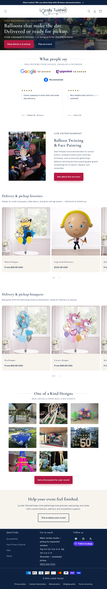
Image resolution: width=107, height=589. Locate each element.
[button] (5, 11)
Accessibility (12, 539)
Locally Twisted (56, 578)
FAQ (8, 550)
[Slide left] (48, 278)
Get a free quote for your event (53, 480)
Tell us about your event (53, 517)
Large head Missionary (63, 262)
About (9, 556)
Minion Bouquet (11, 262)
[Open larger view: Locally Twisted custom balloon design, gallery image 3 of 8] (84, 413)
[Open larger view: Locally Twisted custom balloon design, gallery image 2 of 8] (53, 413)
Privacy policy (20, 584)
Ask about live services (68, 176)
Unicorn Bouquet (61, 360)
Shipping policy (69, 584)
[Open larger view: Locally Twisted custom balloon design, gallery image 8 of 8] (53, 461)
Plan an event (45, 44)
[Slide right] (59, 278)
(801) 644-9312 (47, 564)
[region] (53, 103)
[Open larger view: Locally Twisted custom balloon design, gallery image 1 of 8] (22, 413)
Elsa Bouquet (10, 360)
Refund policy (54, 584)
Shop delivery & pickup (19, 44)
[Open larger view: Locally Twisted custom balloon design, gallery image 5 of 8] (53, 437)
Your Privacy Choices (16, 544)
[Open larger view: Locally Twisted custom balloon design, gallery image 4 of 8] (22, 437)
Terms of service (86, 584)
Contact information (37, 584)
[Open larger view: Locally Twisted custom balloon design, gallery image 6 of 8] (84, 437)
